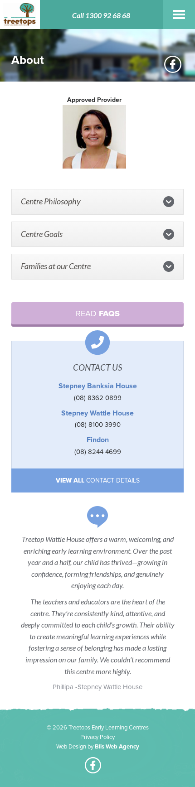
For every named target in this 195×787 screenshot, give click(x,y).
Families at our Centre (56, 266)
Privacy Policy (97, 737)
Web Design (71, 746)
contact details (98, 480)
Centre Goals (42, 234)
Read (98, 314)
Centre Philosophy (51, 201)
